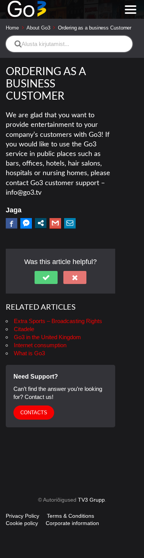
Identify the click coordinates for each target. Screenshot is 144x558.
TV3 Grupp (91, 500)
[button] (46, 277)
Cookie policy (22, 523)
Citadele (24, 329)
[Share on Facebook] (11, 223)
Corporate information (72, 523)
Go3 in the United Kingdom (47, 337)
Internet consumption (40, 345)
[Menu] (130, 9)
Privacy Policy (22, 516)
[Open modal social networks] (40, 223)
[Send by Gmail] (55, 223)
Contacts (33, 412)
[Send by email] (70, 223)
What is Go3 (29, 353)
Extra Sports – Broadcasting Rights (58, 321)
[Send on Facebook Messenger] (26, 223)
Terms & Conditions (70, 516)
